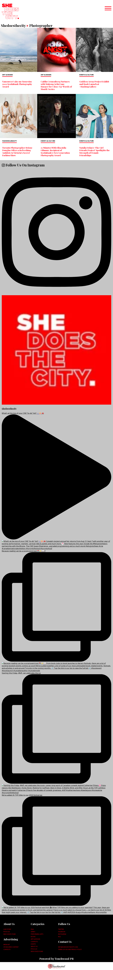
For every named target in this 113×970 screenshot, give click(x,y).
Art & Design (7, 75)
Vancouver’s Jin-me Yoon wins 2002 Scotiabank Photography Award (17, 84)
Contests (6, 949)
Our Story (7, 929)
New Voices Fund (9, 934)
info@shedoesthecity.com (68, 947)
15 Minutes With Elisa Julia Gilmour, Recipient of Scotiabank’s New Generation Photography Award (55, 151)
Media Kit (6, 945)
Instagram (62, 934)
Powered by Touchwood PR (56, 958)
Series (33, 932)
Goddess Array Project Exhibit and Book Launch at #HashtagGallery (94, 84)
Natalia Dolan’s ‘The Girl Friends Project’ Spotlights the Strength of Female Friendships (94, 151)
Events (33, 944)
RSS (59, 937)
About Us (34, 946)
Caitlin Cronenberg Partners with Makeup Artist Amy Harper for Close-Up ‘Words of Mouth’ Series (56, 85)
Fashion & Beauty (9, 141)
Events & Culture (86, 75)
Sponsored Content (11, 947)
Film (32, 929)
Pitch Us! (6, 932)
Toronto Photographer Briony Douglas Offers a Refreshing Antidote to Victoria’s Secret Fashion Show (17, 151)
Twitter (61, 929)
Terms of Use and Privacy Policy (70, 949)
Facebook (61, 932)
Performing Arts (37, 934)
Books (33, 937)
